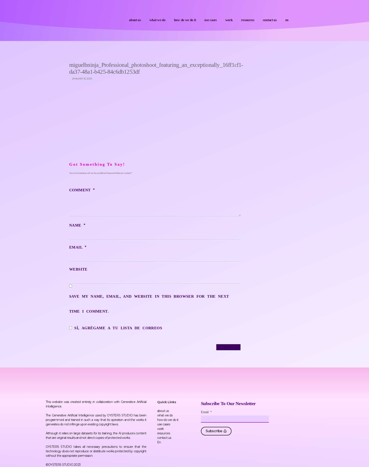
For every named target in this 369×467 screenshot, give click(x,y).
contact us (270, 20)
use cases (210, 20)
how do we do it (185, 20)
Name (77, 225)
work (229, 20)
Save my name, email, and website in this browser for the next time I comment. (149, 303)
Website (78, 269)
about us (135, 20)
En (286, 20)
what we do (157, 20)
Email (77, 247)
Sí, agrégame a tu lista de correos (117, 328)
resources (247, 20)
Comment (82, 190)
